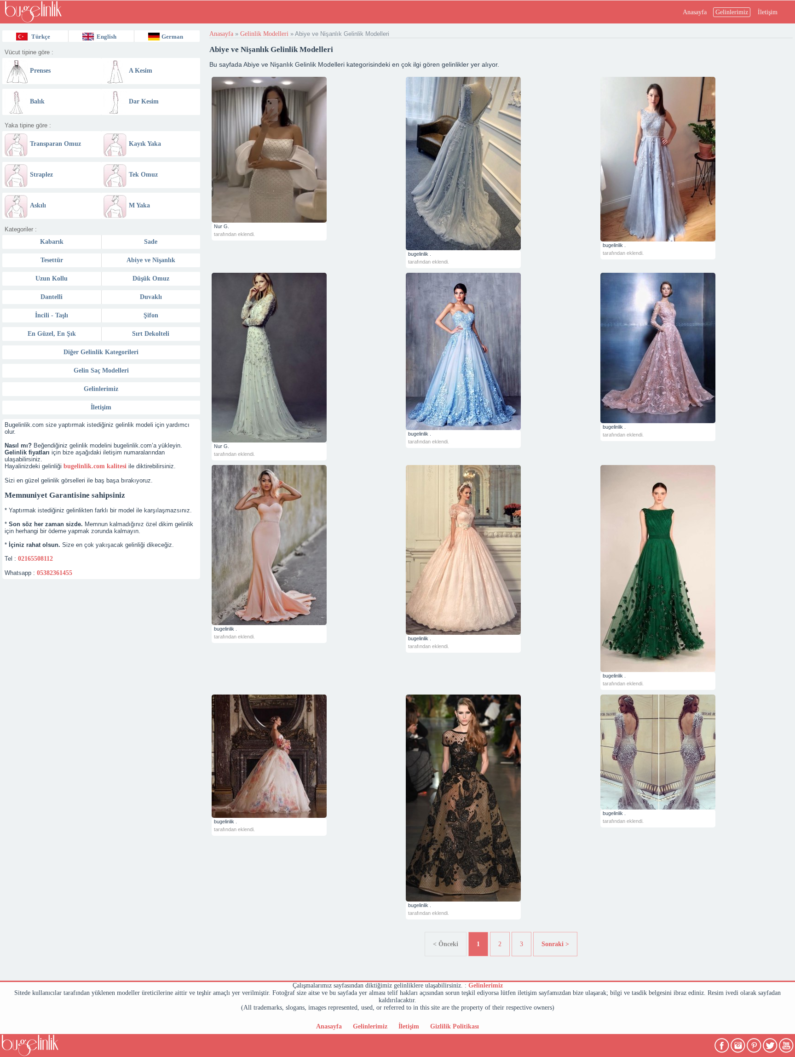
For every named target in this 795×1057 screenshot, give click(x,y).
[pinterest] (755, 1043)
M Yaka (139, 205)
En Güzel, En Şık (52, 333)
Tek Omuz (143, 174)
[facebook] (722, 1043)
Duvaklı (151, 296)
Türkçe (40, 36)
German (172, 36)
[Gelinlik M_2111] (307, 545)
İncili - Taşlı (51, 315)
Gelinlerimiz (731, 12)
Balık (37, 101)
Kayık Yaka (145, 143)
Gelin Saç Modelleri (101, 370)
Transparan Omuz (55, 143)
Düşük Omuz (150, 278)
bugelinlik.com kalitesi (95, 466)
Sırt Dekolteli (150, 333)
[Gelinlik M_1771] (695, 568)
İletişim (768, 12)
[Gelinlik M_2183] (695, 348)
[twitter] (771, 1043)
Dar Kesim (144, 101)
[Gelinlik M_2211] (695, 159)
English (106, 36)
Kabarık (51, 241)
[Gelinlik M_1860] (501, 798)
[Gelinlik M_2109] (501, 550)
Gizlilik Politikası (454, 1026)
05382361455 (54, 572)
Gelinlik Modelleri (264, 33)
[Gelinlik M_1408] (695, 752)
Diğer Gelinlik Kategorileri (100, 352)
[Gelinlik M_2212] (501, 163)
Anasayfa (695, 12)
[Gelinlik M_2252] (307, 150)
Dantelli (51, 296)
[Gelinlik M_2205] (307, 357)
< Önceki (445, 944)
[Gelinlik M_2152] (501, 351)
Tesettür (51, 260)
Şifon (151, 315)
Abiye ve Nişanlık (151, 260)
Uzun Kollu (51, 278)
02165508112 (35, 558)
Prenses (40, 70)
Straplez (41, 174)
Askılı (38, 205)
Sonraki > (555, 944)
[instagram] (739, 1043)
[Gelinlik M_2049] (307, 756)
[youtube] (787, 1043)
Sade (150, 241)
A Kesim (140, 70)
